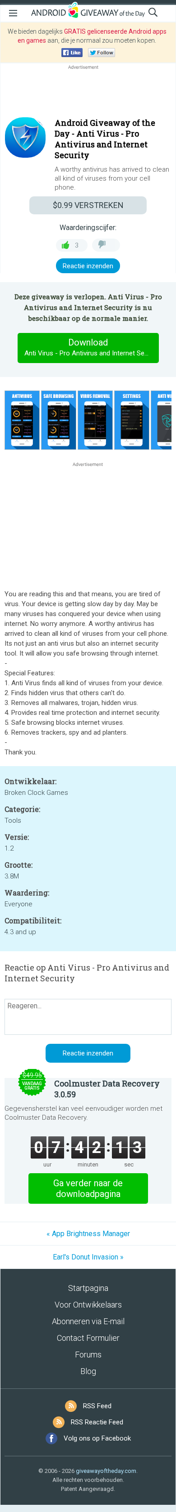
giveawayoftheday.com (106, 1471)
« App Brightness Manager (88, 1233)
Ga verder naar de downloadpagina (88, 1188)
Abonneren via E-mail (88, 1321)
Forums (88, 1354)
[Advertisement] (88, 93)
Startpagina (88, 1288)
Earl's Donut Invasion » (88, 1257)
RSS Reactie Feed (97, 1422)
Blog (88, 1371)
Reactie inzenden (88, 266)
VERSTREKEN (88, 205)
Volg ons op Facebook (97, 1438)
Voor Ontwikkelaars (88, 1304)
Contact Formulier (88, 1338)
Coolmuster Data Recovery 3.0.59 (107, 1089)
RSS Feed (97, 1406)
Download (91, 347)
